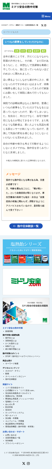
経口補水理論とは (12, 349)
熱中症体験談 (11, 379)
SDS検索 (9, 440)
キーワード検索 (11, 363)
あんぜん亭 (10, 404)
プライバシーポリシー (14, 443)
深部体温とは (11, 341)
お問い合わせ (11, 435)
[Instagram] (45, 25)
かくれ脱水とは (11, 343)
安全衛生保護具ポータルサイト (18, 393)
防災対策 (9, 407)
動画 (7, 374)
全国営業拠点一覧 (31, 25)
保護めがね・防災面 (13, 396)
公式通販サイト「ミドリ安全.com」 (20, 390)
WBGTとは (10, 346)
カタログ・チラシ (7, 25)
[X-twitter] (42, 25)
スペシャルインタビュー (15, 376)
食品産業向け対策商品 (14, 424)
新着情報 (9, 331)
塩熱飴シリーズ (11, 401)
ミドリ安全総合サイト (14, 388)
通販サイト (20, 25)
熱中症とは (10, 338)
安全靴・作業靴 (11, 418)
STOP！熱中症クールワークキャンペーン (22, 356)
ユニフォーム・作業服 (14, 421)
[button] (26, 16)
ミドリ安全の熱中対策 (24, 7)
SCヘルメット (11, 415)
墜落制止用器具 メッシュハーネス (19, 399)
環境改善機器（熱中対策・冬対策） (20, 426)
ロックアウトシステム (14, 413)
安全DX (8, 410)
